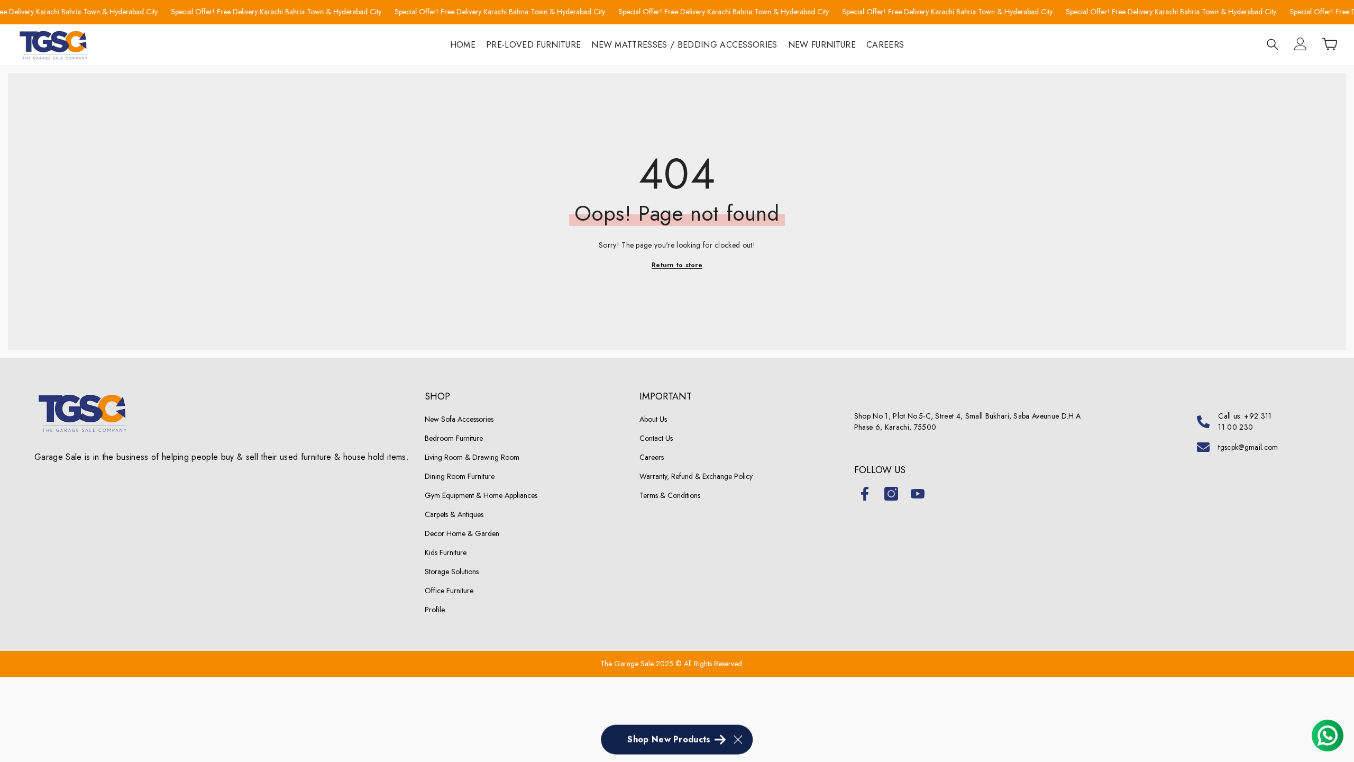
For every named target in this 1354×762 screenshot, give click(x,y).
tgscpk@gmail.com (1248, 447)
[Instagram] (891, 493)
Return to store (677, 265)
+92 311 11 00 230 (1244, 421)
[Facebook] (864, 493)
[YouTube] (917, 493)
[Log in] (1300, 44)
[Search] (1272, 44)
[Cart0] (1330, 44)
